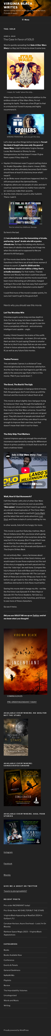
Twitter (36, 615)
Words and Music (11, 1000)
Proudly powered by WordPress (16, 1030)
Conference (9, 960)
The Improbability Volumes (15, 990)
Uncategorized (10, 995)
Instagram (8, 852)
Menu (27, 20)
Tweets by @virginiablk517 (15, 891)
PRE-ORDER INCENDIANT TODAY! (22, 702)
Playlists (7, 980)
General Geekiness (12, 970)
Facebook (8, 864)
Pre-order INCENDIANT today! (17, 905)
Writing (7, 1005)
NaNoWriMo (9, 975)
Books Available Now (13, 955)
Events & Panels (11, 965)
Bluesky (7, 875)
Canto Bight (40, 513)
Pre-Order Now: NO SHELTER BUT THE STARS (24, 910)
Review (7, 985)
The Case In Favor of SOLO (18, 39)
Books (6, 950)
